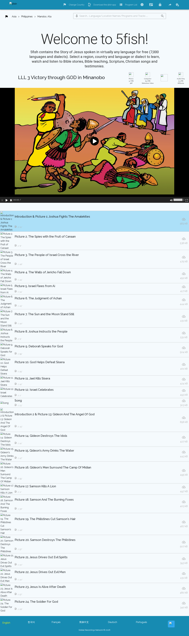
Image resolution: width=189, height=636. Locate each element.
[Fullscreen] (187, 200)
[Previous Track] (2, 200)
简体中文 (84, 622)
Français (56, 622)
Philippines (27, 16)
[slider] (179, 200)
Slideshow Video (148, 81)
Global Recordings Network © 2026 (94, 630)
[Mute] (171, 200)
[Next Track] (11, 200)
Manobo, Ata (44, 16)
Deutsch (112, 622)
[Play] (6, 200)
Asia (14, 16)
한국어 (31, 622)
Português (141, 622)
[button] (77, 16)
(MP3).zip (181, 81)
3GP (131, 81)
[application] (94, 145)
